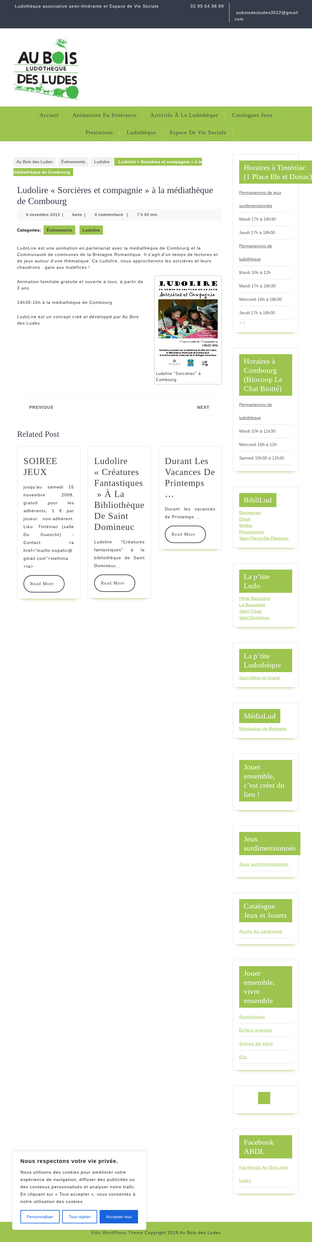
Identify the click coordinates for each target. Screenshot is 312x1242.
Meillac (246, 525)
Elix (243, 1056)
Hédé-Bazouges (254, 598)
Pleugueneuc (251, 531)
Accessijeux (252, 1016)
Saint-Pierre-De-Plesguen (264, 538)
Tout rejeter (80, 1216)
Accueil (49, 115)
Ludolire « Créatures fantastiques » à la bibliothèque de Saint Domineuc (119, 494)
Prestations (99, 132)
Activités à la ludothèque (184, 115)
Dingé (244, 519)
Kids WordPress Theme (117, 1232)
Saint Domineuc (254, 617)
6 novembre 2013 (43, 215)
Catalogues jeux (252, 115)
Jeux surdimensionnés (264, 864)
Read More (44, 583)
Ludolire (102, 161)
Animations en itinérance (104, 115)
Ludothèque (141, 132)
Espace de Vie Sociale (198, 132)
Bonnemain (250, 512)
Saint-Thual (250, 611)
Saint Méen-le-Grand (259, 677)
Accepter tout (119, 1216)
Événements (73, 161)
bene (77, 215)
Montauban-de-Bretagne (263, 728)
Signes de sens (256, 1043)
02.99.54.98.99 (207, 6)
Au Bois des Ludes (34, 161)
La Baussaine (252, 604)
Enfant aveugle (255, 1030)
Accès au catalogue (260, 931)
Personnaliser (40, 1216)
